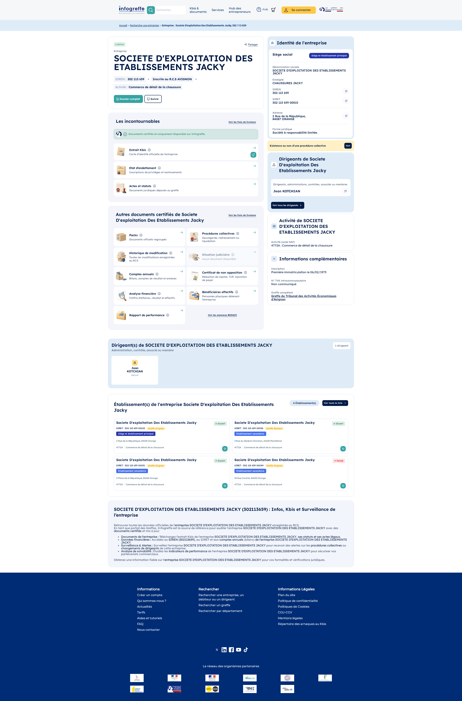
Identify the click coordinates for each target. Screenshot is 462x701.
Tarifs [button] (141, 612)
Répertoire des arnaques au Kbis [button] (302, 624)
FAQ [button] (140, 624)
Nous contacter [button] (148, 629)
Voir (348, 145)
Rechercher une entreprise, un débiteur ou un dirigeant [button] (221, 597)
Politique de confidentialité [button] (298, 601)
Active (120, 44)
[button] (198, 10)
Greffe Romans (274, 428)
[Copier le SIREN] (346, 91)
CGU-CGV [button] (285, 612)
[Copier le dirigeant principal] (345, 191)
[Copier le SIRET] (346, 101)
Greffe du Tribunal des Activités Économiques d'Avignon (303, 297)
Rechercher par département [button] (220, 611)
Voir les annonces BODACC (222, 315)
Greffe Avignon (156, 428)
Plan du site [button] (286, 595)
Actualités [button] (144, 606)
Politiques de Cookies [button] (293, 606)
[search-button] (151, 10)
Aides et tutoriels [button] (149, 618)
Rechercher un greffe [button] (214, 605)
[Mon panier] (273, 10)
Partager (253, 44)
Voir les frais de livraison (242, 122)
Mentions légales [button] (290, 618)
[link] (172, 436)
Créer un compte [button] (149, 595)
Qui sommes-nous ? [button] (151, 601)
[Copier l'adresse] (346, 116)
